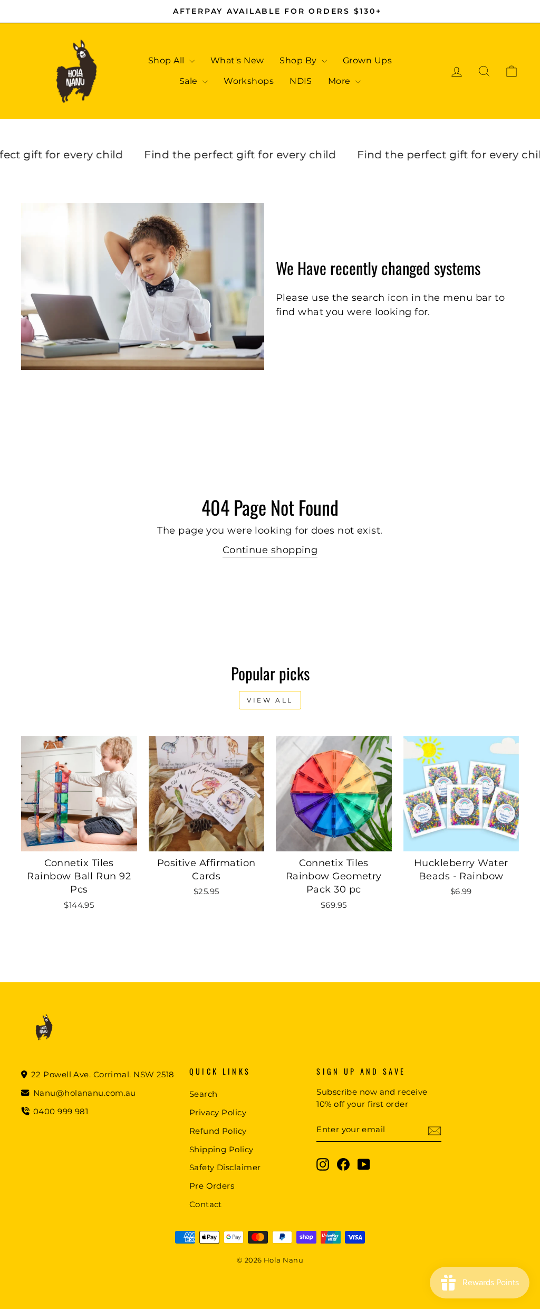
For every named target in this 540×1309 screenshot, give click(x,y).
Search (203, 1094)
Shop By (299, 60)
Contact (205, 1204)
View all (270, 700)
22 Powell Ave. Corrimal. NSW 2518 (102, 1074)
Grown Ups (367, 60)
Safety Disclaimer (225, 1167)
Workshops (249, 81)
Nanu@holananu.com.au (83, 1093)
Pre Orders (212, 1186)
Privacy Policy (217, 1112)
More (340, 81)
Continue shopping (270, 550)
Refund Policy (218, 1131)
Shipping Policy (221, 1149)
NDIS (301, 81)
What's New (237, 60)
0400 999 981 (61, 1111)
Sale (189, 81)
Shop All (167, 60)
